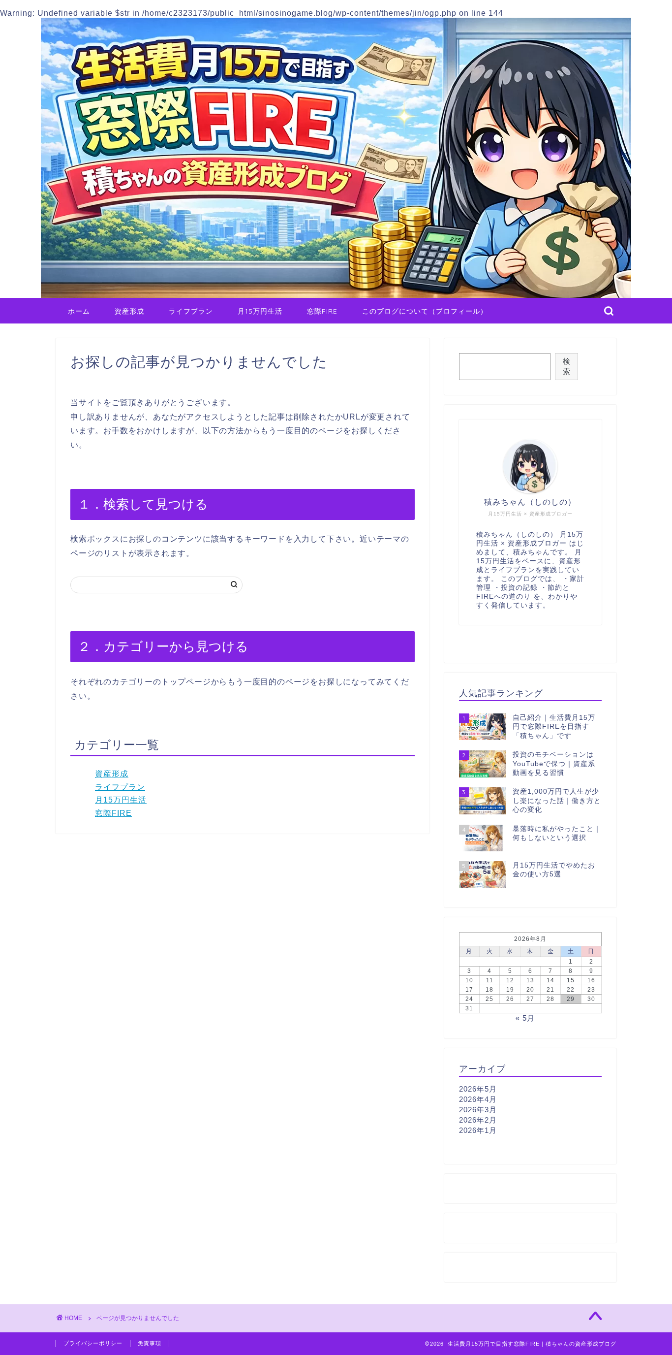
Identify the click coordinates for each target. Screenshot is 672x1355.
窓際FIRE (322, 311)
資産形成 (129, 311)
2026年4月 (478, 1099)
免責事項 (149, 1343)
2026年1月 (478, 1130)
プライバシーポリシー (92, 1343)
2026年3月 (478, 1109)
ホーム (79, 311)
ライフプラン (191, 311)
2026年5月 (478, 1089)
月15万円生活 (260, 311)
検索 (566, 366)
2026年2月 (478, 1120)
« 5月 (525, 1018)
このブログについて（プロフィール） (425, 311)
